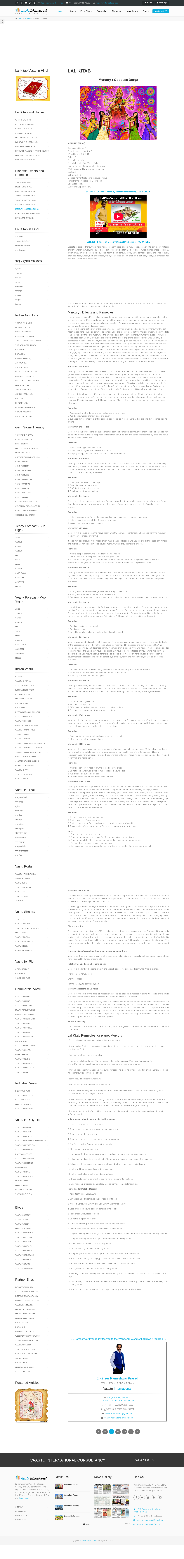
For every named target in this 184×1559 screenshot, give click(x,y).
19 (124, 1431)
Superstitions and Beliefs (27, 457)
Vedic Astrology (23, 332)
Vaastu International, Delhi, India (51, 3)
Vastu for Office (23, 997)
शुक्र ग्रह (18, 291)
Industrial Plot (22, 1091)
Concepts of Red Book (25, 147)
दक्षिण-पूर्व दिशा (19, 829)
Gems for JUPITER (23, 470)
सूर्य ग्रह (17, 269)
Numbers (116, 11)
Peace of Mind (21, 1185)
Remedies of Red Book (25, 160)
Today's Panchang (23, 323)
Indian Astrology (23, 327)
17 (111, 1431)
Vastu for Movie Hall (25, 1063)
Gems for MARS (22, 497)
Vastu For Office (23, 1260)
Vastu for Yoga (22, 1172)
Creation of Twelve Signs (27, 381)
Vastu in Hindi (25, 790)
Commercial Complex (24, 1014)
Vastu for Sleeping (24, 1163)
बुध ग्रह (17, 282)
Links (71, 11)
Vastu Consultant (24, 887)
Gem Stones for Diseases (27, 511)
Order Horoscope (23, 412)
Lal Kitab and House (29, 112)
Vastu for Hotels (23, 717)
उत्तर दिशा (18, 815)
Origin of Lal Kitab (23, 133)
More (88, 1524)
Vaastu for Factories (25, 730)
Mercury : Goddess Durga (27, 209)
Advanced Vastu (22, 878)
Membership (20, 1511)
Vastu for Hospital (24, 1037)
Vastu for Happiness (24, 1159)
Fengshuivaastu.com (25, 1314)
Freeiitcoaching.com (24, 1367)
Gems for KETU (22, 488)
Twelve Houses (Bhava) (25, 345)
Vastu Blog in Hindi (24, 1268)
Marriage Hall (21, 1054)
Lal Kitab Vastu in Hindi (31, 70)
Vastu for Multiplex (24, 1068)
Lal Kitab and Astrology (26, 142)
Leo (16, 555)
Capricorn (20, 578)
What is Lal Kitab (23, 120)
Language (163, 3)
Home (60, 11)
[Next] (137, 1431)
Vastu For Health (23, 1242)
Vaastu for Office (23, 739)
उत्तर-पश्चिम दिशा (20, 837)
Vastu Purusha (22, 937)
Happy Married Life (23, 1154)
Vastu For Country (24, 1233)
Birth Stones (21, 444)
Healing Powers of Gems (26, 502)
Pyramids (101, 11)
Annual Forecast (23, 390)
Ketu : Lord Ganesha (24, 218)
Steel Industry (22, 1100)
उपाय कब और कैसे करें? (22, 241)
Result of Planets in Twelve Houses (32, 151)
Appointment (159, 11)
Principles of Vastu (24, 699)
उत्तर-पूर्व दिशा (19, 824)
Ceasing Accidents (23, 1190)
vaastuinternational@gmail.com (107, 3)
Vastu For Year (22, 779)
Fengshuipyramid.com (25, 1309)
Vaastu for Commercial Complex (30, 743)
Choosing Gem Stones (25, 515)
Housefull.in (21, 1363)
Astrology (131, 11)
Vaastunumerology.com (26, 1340)
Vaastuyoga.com (23, 1345)
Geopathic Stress (23, 950)
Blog (145, 11)
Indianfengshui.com (24, 1287)
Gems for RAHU (22, 475)
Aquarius (19, 582)
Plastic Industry (23, 1104)
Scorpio (18, 569)
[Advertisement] (92, 48)
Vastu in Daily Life (28, 1120)
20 (131, 1431)
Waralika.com (21, 1358)
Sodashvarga (21, 367)
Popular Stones (22, 453)
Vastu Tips (20, 892)
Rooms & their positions (26, 725)
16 (105, 1431)
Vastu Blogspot (23, 1215)
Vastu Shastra (25, 912)
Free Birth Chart (22, 385)
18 (118, 1431)
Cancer (18, 551)
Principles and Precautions (27, 155)
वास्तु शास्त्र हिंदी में (21, 798)
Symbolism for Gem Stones (27, 506)
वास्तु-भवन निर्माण (20, 846)
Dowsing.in (20, 1327)
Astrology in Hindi (23, 416)
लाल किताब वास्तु (20, 250)
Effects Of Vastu (23, 1228)
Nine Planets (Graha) (24, 336)
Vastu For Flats (22, 1264)
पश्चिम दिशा (18, 811)
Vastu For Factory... (72, 1506)
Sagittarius (21, 573)
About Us (19, 901)
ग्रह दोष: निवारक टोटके (22, 245)
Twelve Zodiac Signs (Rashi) (28, 341)
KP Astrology (21, 403)
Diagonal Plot (21, 974)
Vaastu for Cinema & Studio (28, 752)
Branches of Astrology (26, 372)
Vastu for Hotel (23, 1050)
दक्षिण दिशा (18, 820)
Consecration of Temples (27, 757)
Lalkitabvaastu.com (24, 1318)
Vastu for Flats (22, 924)
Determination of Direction (28, 712)
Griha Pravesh (21, 708)
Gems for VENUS (22, 484)
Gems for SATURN (23, 493)
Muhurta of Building (24, 766)
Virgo (17, 560)
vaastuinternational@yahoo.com (119, 1418)
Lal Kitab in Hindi (27, 229)
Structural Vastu (24, 942)
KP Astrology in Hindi (25, 407)
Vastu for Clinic (22, 1032)
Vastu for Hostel (23, 1028)
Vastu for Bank (22, 1059)
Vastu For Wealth (23, 1246)
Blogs (19, 1207)
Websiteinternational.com (27, 1336)
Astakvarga (20, 363)
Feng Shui (85, 11)
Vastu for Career (23, 1127)
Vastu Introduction (24, 685)
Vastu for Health (23, 1132)
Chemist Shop (21, 1041)
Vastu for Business (24, 1006)
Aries (17, 538)
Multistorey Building (25, 1010)
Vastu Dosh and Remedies (27, 928)
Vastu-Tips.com (22, 1372)
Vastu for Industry (24, 1095)
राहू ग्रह (17, 300)
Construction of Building (27, 761)
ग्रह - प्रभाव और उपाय (28, 261)
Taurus (18, 542)
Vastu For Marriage (24, 1255)
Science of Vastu (23, 703)
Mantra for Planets (24, 376)
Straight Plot (22, 969)
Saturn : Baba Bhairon (25, 205)
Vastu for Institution (25, 1019)
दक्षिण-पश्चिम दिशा (21, 833)
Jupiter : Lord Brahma (25, 196)
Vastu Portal (23, 866)
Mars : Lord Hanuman (25, 191)
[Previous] (98, 1431)
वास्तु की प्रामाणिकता (21, 851)
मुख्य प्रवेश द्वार (20, 842)
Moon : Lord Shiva (23, 187)
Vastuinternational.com (26, 1292)
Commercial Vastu (28, 989)
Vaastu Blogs (21, 1220)
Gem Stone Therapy (24, 435)
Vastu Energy (21, 946)
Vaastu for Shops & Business (29, 748)
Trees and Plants (23, 1194)
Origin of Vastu (22, 694)
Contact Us (20, 1520)
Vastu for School (23, 1023)
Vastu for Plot (24, 961)
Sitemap (19, 1507)
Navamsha (20, 354)
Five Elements (21, 933)
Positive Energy (22, 1181)
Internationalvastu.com (26, 1296)
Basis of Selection (23, 439)
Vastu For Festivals (24, 1237)
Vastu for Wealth (23, 1136)
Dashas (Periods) (23, 358)
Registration (21, 1515)
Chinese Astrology (24, 394)
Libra (17, 564)
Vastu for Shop (22, 1001)
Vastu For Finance (23, 1251)
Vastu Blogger (22, 1224)
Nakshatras (21, 350)
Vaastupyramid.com (24, 1305)
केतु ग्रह (18, 304)
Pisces (18, 586)
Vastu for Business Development (30, 1141)
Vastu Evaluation (23, 774)
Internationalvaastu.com (27, 1300)
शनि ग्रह (18, 295)
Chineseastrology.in (24, 1332)
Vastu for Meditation (25, 1176)
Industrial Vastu (26, 1083)
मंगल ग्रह (18, 278)
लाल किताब (18, 237)
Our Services (142, 1459)
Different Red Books (24, 124)
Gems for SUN (21, 462)
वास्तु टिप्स (18, 855)
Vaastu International (25, 874)
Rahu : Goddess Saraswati (27, 213)
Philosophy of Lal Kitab (26, 138)
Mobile (149, 3)
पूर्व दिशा (17, 806)
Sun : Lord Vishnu (23, 182)
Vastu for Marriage (24, 1150)
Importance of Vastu (24, 690)
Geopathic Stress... (72, 1516)
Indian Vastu (21, 677)
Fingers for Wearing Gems (27, 448)
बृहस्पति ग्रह (19, 286)
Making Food (21, 1167)
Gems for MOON (22, 466)
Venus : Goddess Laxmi (25, 200)
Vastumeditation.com (25, 1349)
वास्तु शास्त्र (19, 802)
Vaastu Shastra (23, 681)
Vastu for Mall (22, 1072)
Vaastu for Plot (23, 734)
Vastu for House (23, 721)
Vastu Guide (21, 883)
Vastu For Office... (71, 1485)
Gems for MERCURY (23, 479)
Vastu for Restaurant (25, 1046)
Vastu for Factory (24, 1109)
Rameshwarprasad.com (26, 1354)
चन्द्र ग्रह (18, 273)
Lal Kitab (28, 19)
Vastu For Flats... (71, 1495)
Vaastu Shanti (22, 770)
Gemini (18, 546)
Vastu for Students (25, 1145)
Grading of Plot (22, 978)
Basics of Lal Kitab (23, 129)
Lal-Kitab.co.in (21, 1323)
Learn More (24, 1498)
